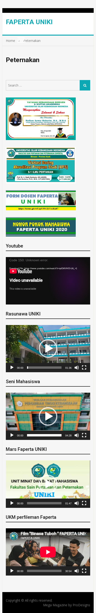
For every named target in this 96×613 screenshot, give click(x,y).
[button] (48, 348)
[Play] (12, 367)
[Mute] (76, 367)
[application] (48, 280)
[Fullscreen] (84, 367)
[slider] (44, 367)
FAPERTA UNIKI (29, 22)
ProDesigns (81, 605)
